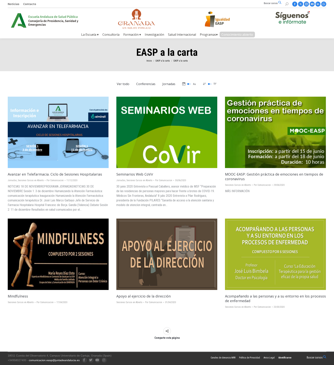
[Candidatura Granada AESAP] (136, 27)
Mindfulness (18, 296)
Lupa (53, 132)
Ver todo (123, 84)
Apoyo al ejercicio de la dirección (143, 296)
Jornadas (168, 84)
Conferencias (145, 84)
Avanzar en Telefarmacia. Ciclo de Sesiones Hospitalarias (55, 174)
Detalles (63, 132)
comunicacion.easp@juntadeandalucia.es (54, 360)
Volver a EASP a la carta (156, 254)
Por (55, 180)
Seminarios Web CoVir (134, 174)
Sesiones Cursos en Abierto (31, 180)
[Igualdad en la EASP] (223, 19)
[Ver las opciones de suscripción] (292, 18)
